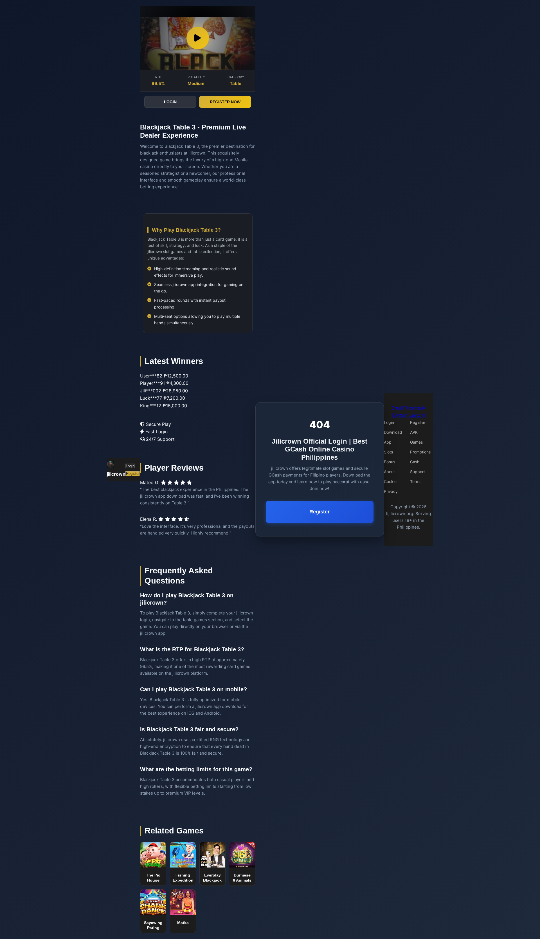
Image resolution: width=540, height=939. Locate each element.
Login (130, 466)
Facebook (415, 408)
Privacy (391, 491)
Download (393, 432)
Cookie (390, 481)
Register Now (225, 102)
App (388, 442)
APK (414, 432)
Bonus (389, 461)
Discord (416, 415)
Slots (388, 452)
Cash (414, 461)
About (389, 471)
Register (133, 473)
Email (397, 408)
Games (416, 442)
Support (417, 471)
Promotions (420, 452)
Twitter (399, 415)
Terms (415, 481)
